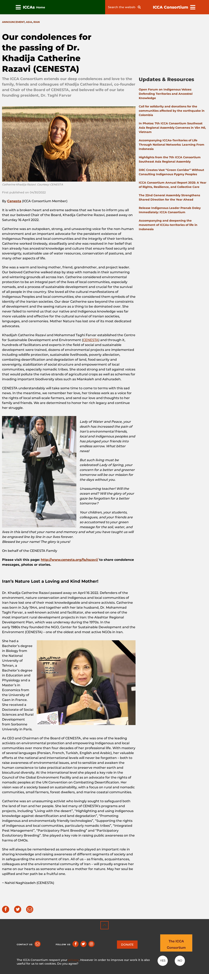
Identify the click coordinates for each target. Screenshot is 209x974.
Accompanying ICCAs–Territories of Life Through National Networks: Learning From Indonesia (171, 144)
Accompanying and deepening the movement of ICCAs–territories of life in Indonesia (168, 225)
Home (40, 7)
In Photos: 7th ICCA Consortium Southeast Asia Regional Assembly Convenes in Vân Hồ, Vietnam (172, 128)
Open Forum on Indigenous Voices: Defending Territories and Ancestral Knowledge (165, 94)
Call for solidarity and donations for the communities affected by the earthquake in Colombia (172, 111)
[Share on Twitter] (17, 909)
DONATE (127, 944)
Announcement (13, 21)
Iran (36, 21)
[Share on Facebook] (5, 909)
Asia (29, 21)
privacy (73, 960)
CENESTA (90, 340)
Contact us (24, 944)
